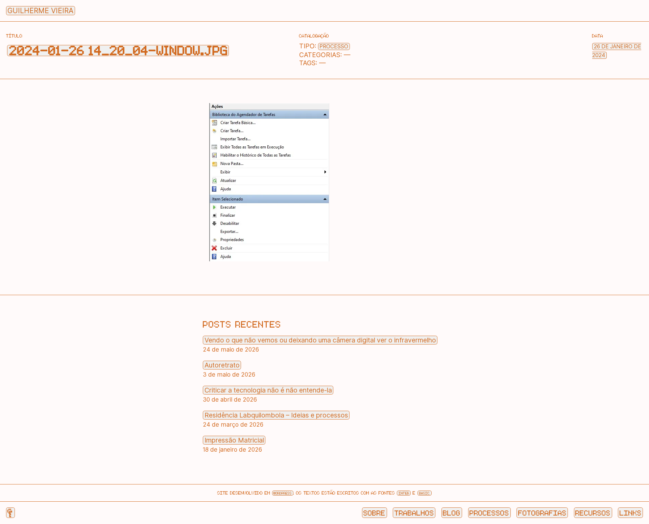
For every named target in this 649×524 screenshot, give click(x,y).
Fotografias (542, 512)
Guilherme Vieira (40, 10)
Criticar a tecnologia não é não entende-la (268, 390)
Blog (451, 512)
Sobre (374, 512)
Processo (333, 46)
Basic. (424, 493)
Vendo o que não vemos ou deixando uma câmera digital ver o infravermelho (320, 340)
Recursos (592, 512)
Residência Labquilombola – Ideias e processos (276, 415)
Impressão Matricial (234, 440)
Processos (489, 512)
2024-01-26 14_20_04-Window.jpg (118, 50)
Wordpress (282, 493)
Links (631, 512)
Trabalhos (414, 512)
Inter (404, 493)
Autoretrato (222, 365)
